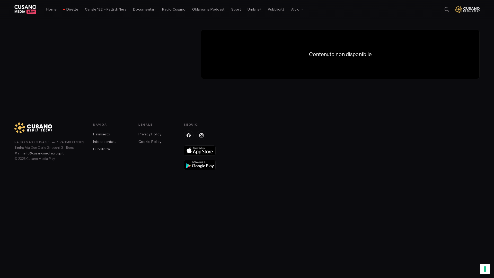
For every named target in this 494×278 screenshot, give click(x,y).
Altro (295, 9)
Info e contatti (105, 141)
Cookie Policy (149, 141)
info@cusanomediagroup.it (43, 153)
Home (51, 9)
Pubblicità (276, 9)
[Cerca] (447, 9)
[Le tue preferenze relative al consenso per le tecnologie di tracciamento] (485, 269)
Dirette (72, 9)
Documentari (144, 9)
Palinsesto (101, 134)
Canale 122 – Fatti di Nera (105, 9)
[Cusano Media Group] (467, 9)
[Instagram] (201, 135)
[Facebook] (188, 135)
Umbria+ (254, 9)
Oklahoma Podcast (208, 9)
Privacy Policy (149, 134)
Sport (236, 9)
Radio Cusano (174, 9)
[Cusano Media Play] (25, 9)
